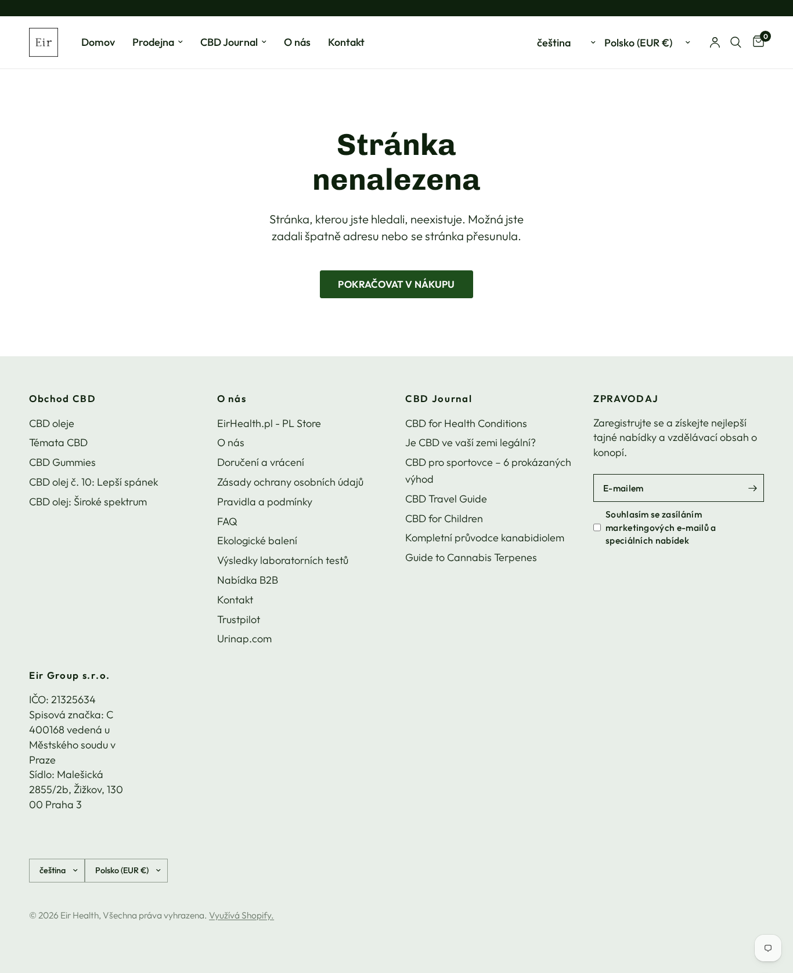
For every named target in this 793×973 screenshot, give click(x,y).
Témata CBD (58, 442)
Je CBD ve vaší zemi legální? (470, 442)
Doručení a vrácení (260, 462)
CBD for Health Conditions (466, 423)
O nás (297, 42)
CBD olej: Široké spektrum (88, 501)
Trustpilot (238, 619)
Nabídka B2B (247, 580)
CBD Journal (229, 42)
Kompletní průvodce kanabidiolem (484, 537)
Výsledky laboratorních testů (282, 560)
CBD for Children (444, 518)
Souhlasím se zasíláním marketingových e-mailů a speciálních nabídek (660, 527)
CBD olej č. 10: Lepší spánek (93, 482)
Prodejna (153, 42)
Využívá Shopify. (241, 915)
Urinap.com (244, 638)
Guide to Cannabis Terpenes (471, 557)
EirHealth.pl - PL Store (269, 423)
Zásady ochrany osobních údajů (290, 482)
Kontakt (346, 42)
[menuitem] (98, 42)
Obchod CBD (62, 399)
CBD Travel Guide (446, 498)
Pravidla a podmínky (264, 501)
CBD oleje (51, 423)
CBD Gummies (62, 462)
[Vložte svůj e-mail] (752, 488)
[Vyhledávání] (735, 42)
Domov (98, 42)
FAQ (227, 521)
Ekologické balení (257, 540)
